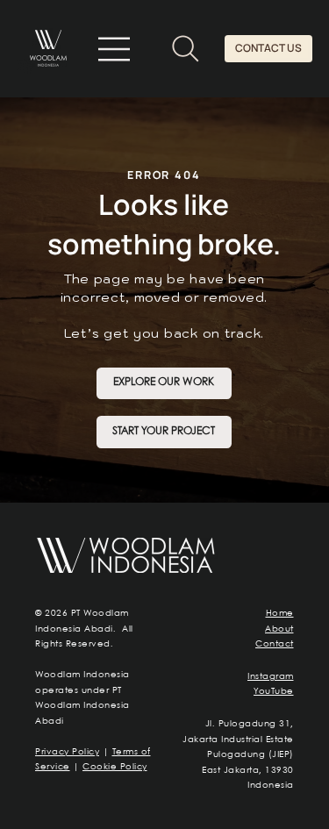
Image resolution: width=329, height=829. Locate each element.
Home (280, 613)
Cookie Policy (114, 766)
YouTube (274, 691)
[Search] (185, 49)
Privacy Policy (67, 751)
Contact (274, 644)
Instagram (270, 676)
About (279, 629)
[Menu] (115, 49)
